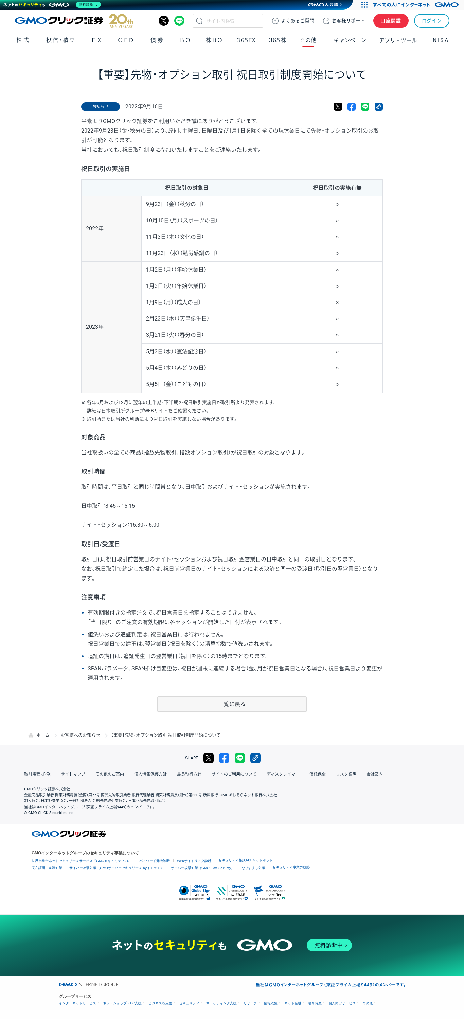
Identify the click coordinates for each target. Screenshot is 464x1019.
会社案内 (375, 774)
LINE (179, 21)
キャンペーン (350, 40)
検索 (199, 21)
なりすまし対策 (253, 868)
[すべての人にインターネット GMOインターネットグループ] (416, 5)
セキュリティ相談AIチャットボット (245, 860)
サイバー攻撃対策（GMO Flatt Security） (202, 868)
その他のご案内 (109, 774)
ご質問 (297, 20)
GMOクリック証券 (74, 21)
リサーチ (250, 1003)
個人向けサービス (342, 1003)
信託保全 (317, 774)
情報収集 (271, 1003)
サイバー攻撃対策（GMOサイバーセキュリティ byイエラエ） (116, 868)
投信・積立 (61, 40)
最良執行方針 (189, 774)
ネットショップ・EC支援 (122, 1003)
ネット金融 (292, 1003)
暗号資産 (315, 1003)
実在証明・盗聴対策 (47, 868)
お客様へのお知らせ (80, 735)
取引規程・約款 (37, 774)
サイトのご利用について (234, 774)
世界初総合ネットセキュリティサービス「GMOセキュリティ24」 (82, 861)
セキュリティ (189, 1003)
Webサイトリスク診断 (194, 861)
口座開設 (390, 20)
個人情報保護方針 (150, 774)
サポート (348, 20)
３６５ (277, 40)
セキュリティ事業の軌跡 (291, 867)
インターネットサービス (77, 1003)
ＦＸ (96, 40)
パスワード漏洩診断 (154, 861)
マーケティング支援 (221, 1003)
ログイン (432, 20)
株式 (23, 40)
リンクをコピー (379, 107)
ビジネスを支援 (160, 1003)
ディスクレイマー (283, 774)
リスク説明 (346, 774)
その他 (367, 1003)
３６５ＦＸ (246, 40)
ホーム (43, 735)
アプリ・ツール (398, 40)
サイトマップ (73, 774)
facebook (351, 107)
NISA (441, 40)
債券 (157, 40)
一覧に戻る (232, 704)
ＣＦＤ (125, 40)
